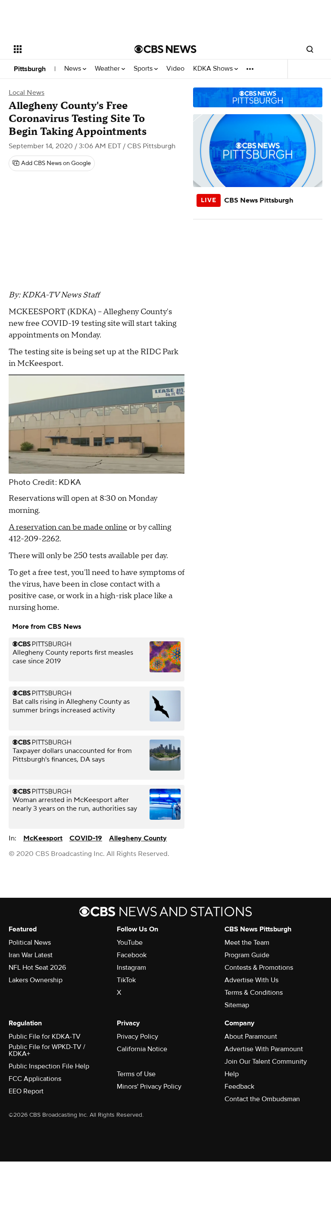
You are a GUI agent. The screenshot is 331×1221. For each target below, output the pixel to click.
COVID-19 (85, 838)
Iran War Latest (31, 955)
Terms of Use (136, 1074)
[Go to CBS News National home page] (165, 49)
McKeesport (42, 838)
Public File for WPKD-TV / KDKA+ (47, 1050)
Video (175, 69)
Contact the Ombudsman (262, 1099)
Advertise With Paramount (264, 1049)
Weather (108, 69)
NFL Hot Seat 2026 (37, 967)
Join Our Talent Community (266, 1061)
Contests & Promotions (259, 967)
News (73, 69)
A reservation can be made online (68, 527)
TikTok (126, 980)
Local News (26, 92)
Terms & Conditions (254, 992)
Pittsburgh (30, 69)
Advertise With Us (251, 980)
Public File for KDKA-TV (45, 1036)
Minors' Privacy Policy (149, 1086)
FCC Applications (35, 1078)
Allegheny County (138, 838)
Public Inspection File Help (49, 1066)
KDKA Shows (213, 69)
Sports (144, 69)
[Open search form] (310, 49)
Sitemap (237, 1005)
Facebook (132, 955)
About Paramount (251, 1036)
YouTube (130, 942)
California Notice (142, 1049)
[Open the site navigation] (64, 49)
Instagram (131, 967)
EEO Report (26, 1091)
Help (232, 1074)
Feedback (239, 1086)
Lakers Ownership (35, 980)
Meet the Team (247, 942)
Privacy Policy (137, 1036)
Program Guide (247, 955)
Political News (30, 942)
